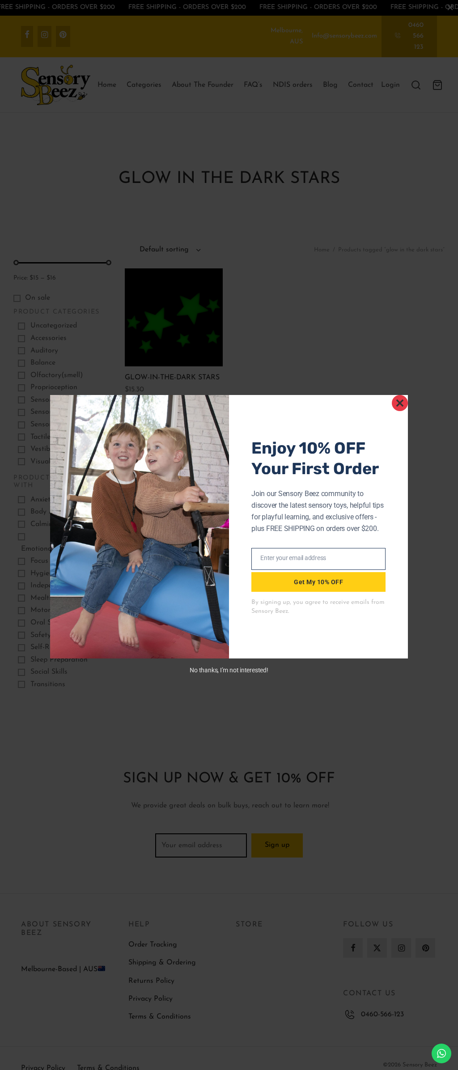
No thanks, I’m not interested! (229, 670)
